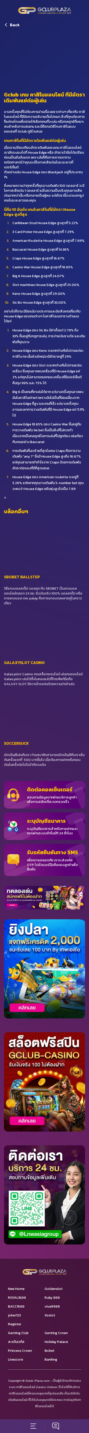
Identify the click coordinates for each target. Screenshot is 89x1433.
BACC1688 (16, 1306)
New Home (16, 1288)
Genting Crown (56, 1333)
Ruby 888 (52, 1297)
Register (14, 1324)
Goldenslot (53, 1288)
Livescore (15, 1359)
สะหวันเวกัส (16, 1341)
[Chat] (55, 1426)
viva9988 (52, 1306)
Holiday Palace (56, 1341)
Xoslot (49, 1315)
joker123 (14, 1315)
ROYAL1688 (17, 1297)
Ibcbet (49, 1350)
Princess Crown (20, 1350)
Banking (50, 1359)
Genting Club (18, 1333)
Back (15, 25)
